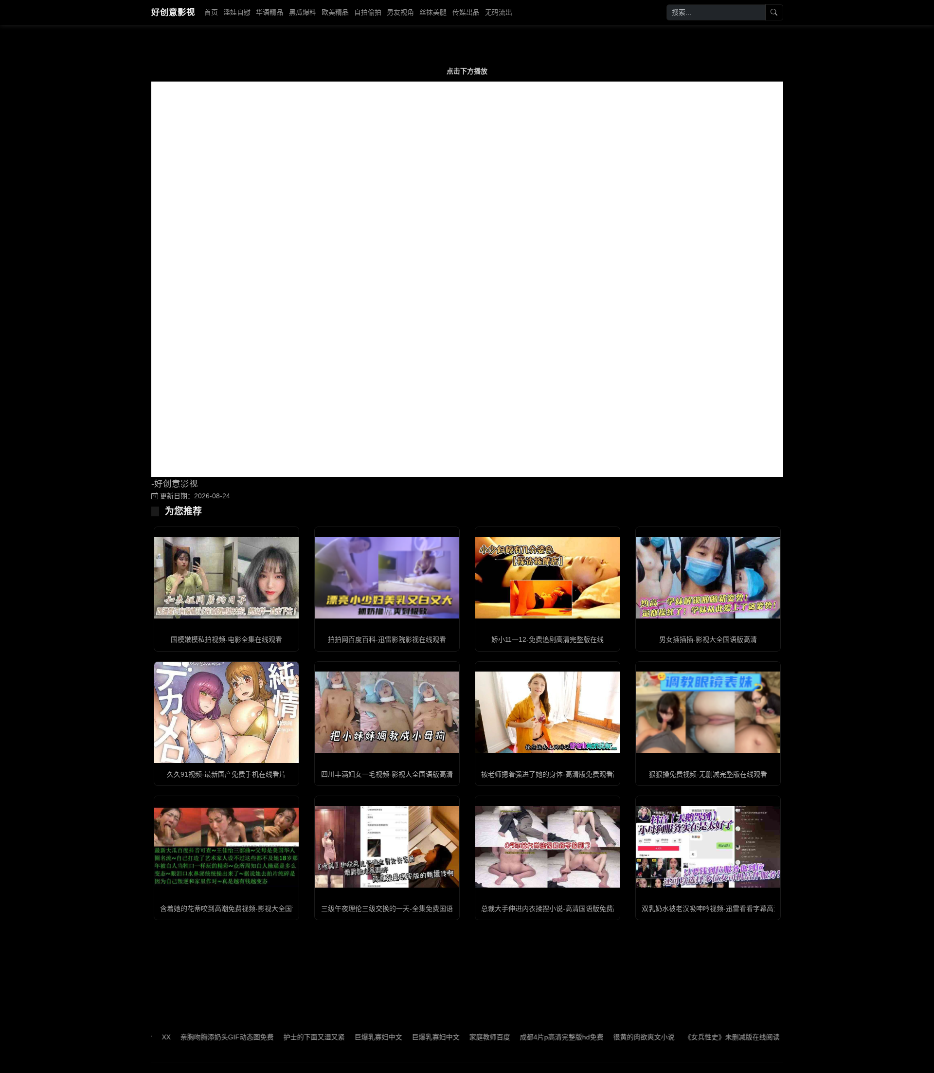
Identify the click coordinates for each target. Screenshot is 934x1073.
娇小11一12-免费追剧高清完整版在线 (547, 639)
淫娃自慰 (237, 12)
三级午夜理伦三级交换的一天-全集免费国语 (387, 908)
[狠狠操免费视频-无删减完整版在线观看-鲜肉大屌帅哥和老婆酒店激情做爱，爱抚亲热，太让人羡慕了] (708, 712)
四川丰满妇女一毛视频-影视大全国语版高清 (387, 774)
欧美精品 (335, 12)
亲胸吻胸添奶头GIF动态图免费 (196, 1037)
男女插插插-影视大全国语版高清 (708, 639)
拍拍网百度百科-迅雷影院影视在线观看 (387, 639)
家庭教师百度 (458, 1037)
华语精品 (269, 12)
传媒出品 (466, 12)
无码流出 (498, 12)
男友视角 (400, 12)
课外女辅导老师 (782, 1037)
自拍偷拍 (367, 12)
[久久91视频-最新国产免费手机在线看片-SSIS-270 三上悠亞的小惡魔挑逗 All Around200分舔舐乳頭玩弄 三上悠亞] (226, 712)
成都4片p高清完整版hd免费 (531, 1037)
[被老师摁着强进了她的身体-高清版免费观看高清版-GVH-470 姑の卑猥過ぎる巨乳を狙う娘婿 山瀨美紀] (547, 712)
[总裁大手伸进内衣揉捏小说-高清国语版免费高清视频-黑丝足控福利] (547, 846)
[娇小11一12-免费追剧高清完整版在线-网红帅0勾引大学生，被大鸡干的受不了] (547, 577)
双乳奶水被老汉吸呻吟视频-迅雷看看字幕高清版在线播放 (728, 908)
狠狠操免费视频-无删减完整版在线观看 (708, 774)
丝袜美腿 (433, 12)
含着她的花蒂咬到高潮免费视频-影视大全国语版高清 (239, 908)
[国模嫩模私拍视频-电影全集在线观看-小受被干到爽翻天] (226, 577)
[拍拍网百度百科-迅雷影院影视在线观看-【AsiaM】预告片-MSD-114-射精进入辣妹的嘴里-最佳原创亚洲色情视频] (387, 577)
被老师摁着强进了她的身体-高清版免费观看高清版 (557, 774)
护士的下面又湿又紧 (283, 1037)
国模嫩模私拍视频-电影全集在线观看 (226, 639)
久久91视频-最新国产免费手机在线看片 (226, 774)
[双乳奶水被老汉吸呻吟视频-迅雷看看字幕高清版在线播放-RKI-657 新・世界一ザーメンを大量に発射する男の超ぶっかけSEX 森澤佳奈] (708, 846)
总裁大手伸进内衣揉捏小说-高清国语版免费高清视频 (560, 908)
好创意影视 (173, 12)
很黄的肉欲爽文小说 (613, 1037)
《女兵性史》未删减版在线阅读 (701, 1037)
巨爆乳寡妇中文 (347, 1037)
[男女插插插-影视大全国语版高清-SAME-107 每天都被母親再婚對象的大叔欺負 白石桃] (708, 577)
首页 (211, 12)
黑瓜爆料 (302, 12)
